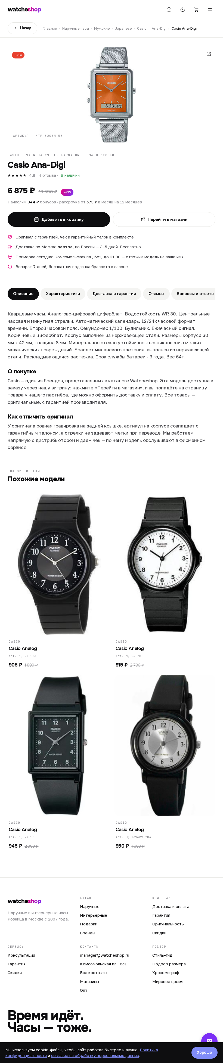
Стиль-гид (162, 955)
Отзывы (156, 293)
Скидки (159, 932)
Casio (142, 28)
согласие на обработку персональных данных (95, 1055)
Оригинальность (168, 923)
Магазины (89, 981)
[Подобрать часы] (169, 9)
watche (24, 9)
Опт (84, 990)
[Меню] (209, 9)
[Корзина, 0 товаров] (196, 9)
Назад (26, 28)
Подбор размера (169, 963)
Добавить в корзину (62, 219)
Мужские (102, 28)
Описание (23, 293)
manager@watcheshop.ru (104, 955)
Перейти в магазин (167, 219)
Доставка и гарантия (114, 293)
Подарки (88, 923)
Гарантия (161, 915)
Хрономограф (165, 972)
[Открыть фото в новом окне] (208, 54)
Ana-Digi (159, 28)
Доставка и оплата (170, 906)
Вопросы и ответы (195, 293)
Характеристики (63, 293)
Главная (50, 28)
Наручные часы (75, 28)
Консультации (21, 955)
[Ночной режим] (182, 9)
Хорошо (204, 1052)
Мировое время (167, 981)
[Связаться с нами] (209, 1041)
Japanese (123, 28)
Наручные (90, 906)
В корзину (55, 627)
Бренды (87, 932)
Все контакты (93, 972)
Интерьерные (93, 915)
